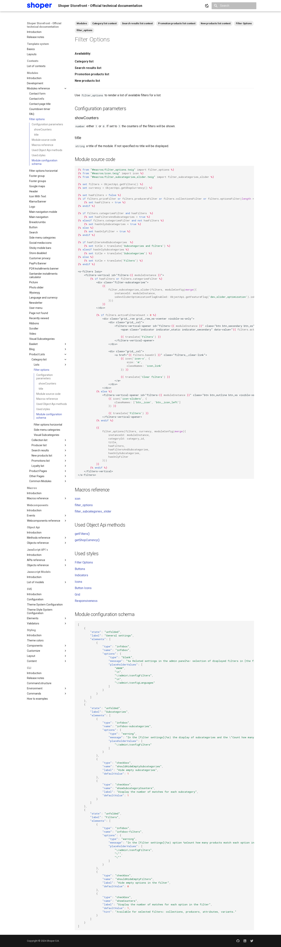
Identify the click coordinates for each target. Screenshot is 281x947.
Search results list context (137, 23)
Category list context (104, 23)
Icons (78, 582)
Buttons (80, 569)
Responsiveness (86, 601)
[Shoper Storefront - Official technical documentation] (39, 6)
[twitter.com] (252, 941)
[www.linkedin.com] (245, 941)
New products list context (216, 23)
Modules (82, 23)
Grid (77, 594)
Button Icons (83, 588)
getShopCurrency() (87, 540)
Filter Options (244, 23)
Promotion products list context (176, 23)
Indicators (81, 575)
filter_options (84, 30)
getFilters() (82, 534)
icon (77, 498)
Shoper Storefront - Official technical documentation (44, 25)
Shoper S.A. (53, 940)
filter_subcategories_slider (93, 511)
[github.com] (238, 941)
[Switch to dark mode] (207, 6)
